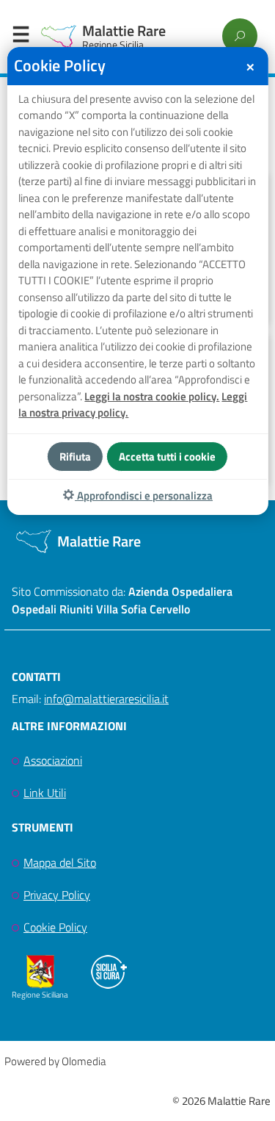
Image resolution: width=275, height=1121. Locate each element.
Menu (20, 37)
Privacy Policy (56, 895)
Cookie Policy (55, 927)
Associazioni (52, 760)
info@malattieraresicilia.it (106, 698)
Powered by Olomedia (55, 1061)
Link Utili (44, 792)
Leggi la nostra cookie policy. (151, 396)
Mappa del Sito (59, 862)
